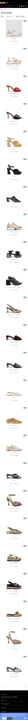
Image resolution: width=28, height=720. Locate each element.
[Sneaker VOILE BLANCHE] (14, 56)
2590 (14, 480)
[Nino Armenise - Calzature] (9, 6)
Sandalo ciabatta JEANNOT (14, 618)
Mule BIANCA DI (14, 93)
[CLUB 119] (14, 28)
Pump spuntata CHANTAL (14, 508)
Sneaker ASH (14, 425)
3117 (14, 646)
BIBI (14, 397)
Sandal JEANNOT (14, 563)
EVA (14, 204)
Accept (4, 718)
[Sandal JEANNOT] (14, 553)
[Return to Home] (1, 9)
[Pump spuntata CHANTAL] (14, 498)
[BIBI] (14, 388)
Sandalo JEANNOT (14, 259)
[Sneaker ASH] (14, 415)
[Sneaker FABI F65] (14, 222)
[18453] (14, 526)
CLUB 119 (14, 38)
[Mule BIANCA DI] (14, 84)
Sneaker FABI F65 (14, 231)
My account (4, 700)
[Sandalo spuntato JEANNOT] (14, 277)
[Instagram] (5, 3)
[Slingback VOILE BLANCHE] (14, 305)
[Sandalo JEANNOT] (14, 249)
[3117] (14, 636)
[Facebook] (1, 3)
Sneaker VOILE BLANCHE (14, 66)
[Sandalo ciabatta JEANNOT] (14, 609)
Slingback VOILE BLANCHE (14, 314)
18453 (14, 535)
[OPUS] (14, 139)
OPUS (14, 148)
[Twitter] (3, 3)
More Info (10, 718)
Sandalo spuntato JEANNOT (14, 287)
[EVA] (14, 194)
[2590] (14, 471)
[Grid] (2, 16)
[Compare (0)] (26, 3)
